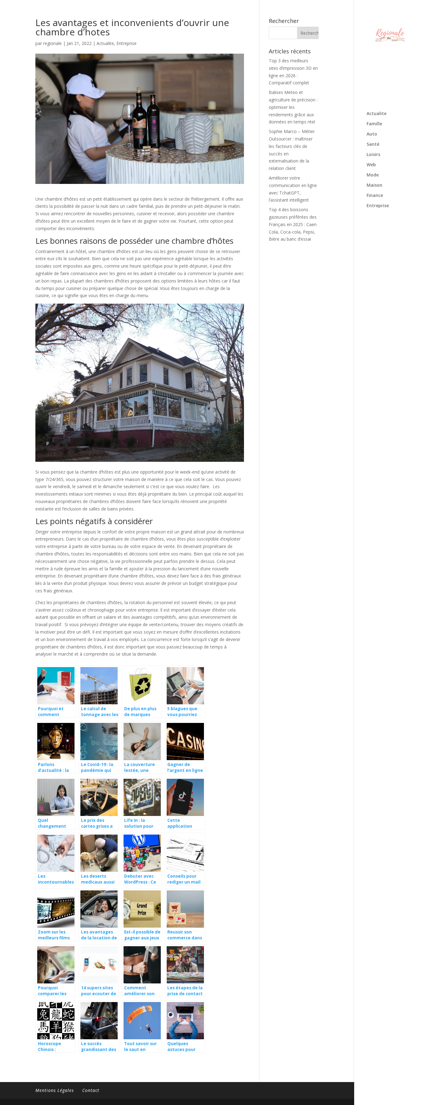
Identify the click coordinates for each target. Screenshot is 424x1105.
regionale (52, 43)
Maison (374, 185)
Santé (373, 144)
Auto (372, 134)
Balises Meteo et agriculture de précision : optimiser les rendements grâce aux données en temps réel (293, 107)
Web (371, 165)
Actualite (376, 113)
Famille (374, 124)
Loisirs (373, 154)
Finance (375, 195)
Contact (90, 1090)
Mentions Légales (54, 1090)
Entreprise (378, 205)
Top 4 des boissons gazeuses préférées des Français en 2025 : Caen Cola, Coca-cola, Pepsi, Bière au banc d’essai (293, 224)
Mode (373, 175)
